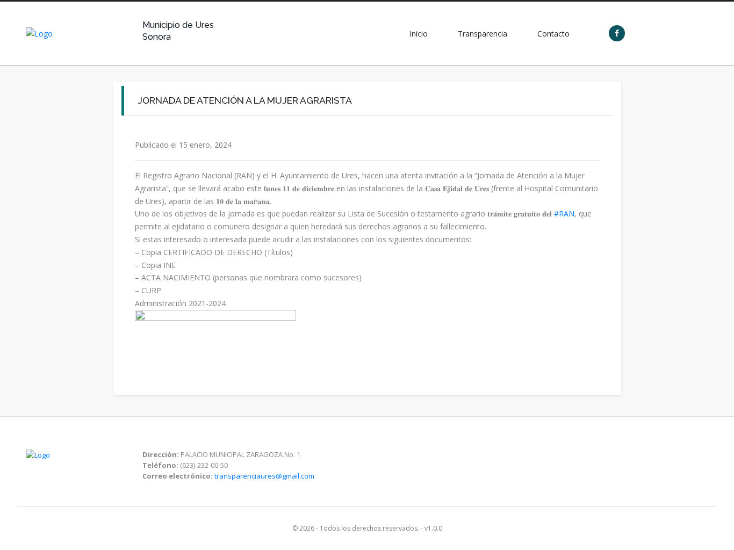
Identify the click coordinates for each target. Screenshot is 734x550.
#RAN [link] (564, 213)
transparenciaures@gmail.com (264, 476)
